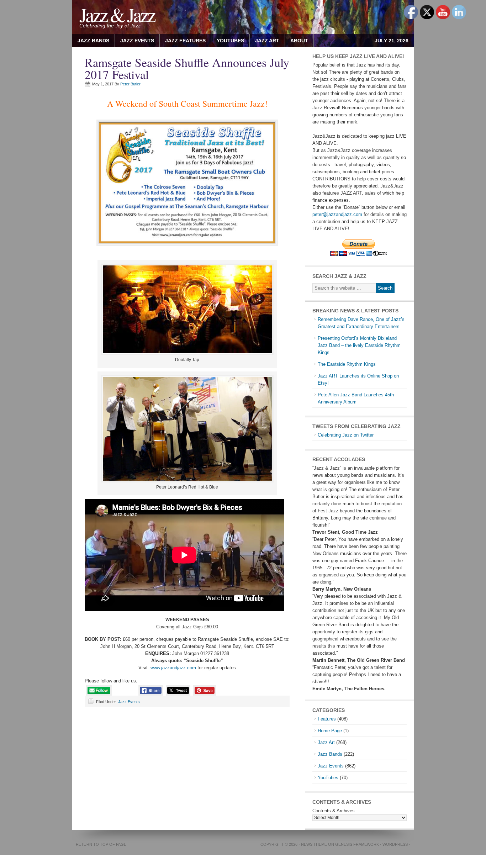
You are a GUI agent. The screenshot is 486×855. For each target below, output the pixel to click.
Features (327, 719)
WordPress (395, 844)
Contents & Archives (333, 810)
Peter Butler (130, 84)
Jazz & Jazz (116, 14)
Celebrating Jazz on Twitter (346, 435)
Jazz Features (185, 40)
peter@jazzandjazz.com (337, 214)
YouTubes (230, 40)
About (296, 40)
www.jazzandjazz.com (173, 667)
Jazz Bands (93, 40)
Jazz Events (137, 40)
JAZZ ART (264, 40)
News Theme (314, 844)
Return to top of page (101, 844)
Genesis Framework (357, 844)
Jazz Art (326, 742)
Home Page (330, 730)
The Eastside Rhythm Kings (347, 364)
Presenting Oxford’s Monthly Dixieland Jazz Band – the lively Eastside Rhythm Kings (359, 345)
